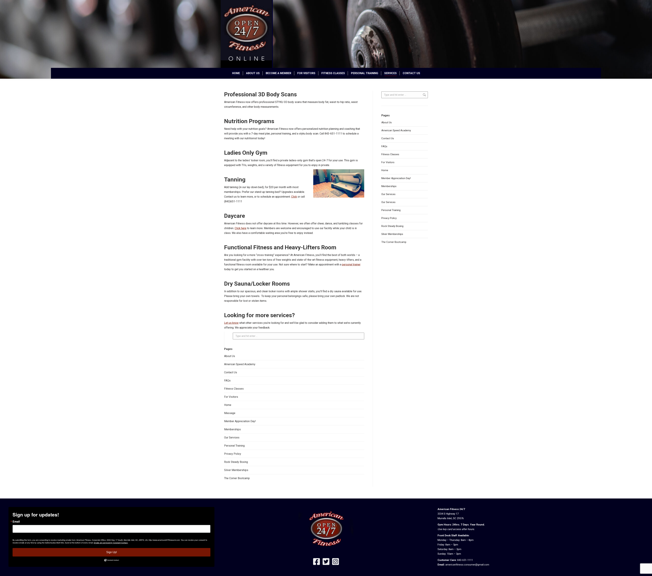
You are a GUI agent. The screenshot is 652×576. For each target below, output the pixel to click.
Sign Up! (111, 552)
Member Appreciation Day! (240, 421)
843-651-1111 (465, 560)
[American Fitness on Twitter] (326, 562)
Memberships (232, 429)
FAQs (227, 380)
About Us (229, 356)
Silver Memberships (236, 470)
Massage (229, 413)
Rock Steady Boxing (236, 462)
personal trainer (351, 264)
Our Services (231, 437)
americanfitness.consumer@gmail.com (467, 564)
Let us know (231, 322)
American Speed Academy (239, 364)
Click (294, 196)
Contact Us (230, 372)
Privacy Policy (232, 453)
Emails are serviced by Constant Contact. (111, 542)
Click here (240, 228)
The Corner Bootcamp (237, 478)
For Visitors (231, 396)
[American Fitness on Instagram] (335, 562)
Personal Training (234, 445)
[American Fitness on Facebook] (316, 562)
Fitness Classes (234, 388)
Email (16, 521)
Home (227, 405)
